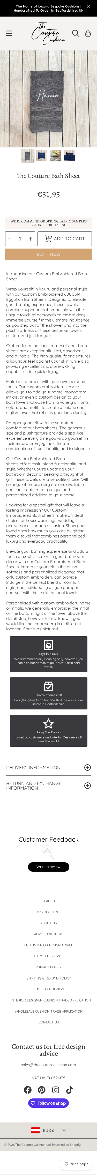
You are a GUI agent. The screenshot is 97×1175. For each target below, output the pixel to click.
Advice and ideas (48, 934)
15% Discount (48, 912)
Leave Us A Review (48, 989)
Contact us (49, 1022)
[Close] (88, 6)
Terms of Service (48, 956)
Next (91, 98)
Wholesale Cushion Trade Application (49, 1011)
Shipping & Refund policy (49, 978)
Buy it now (48, 254)
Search (48, 901)
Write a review (48, 866)
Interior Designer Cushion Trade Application (51, 1000)
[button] (9, 33)
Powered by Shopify (66, 1145)
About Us (48, 923)
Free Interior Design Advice (48, 945)
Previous (5, 98)
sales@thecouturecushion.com (48, 1064)
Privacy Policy (48, 967)
